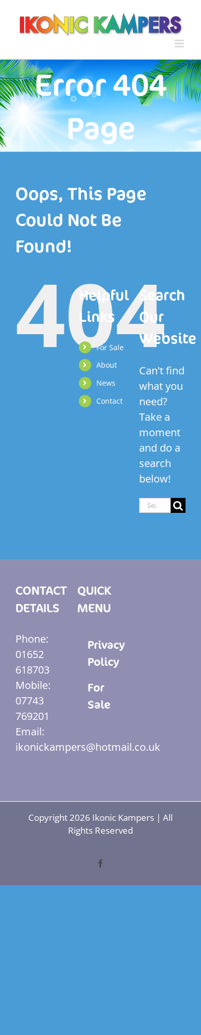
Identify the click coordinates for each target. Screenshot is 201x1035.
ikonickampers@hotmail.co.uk (87, 747)
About (106, 365)
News (105, 383)
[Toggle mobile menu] (180, 43)
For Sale (110, 347)
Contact (109, 401)
